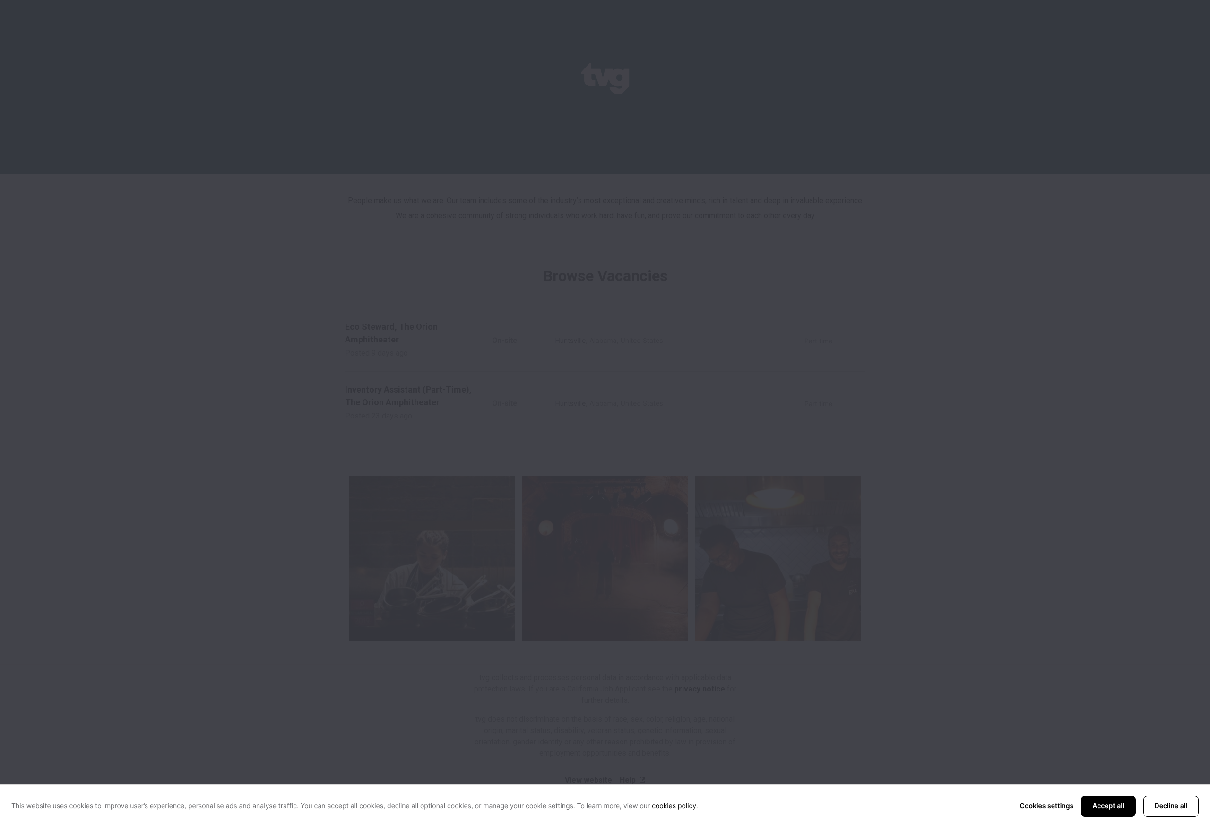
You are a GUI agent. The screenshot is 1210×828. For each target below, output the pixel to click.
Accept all (1108, 806)
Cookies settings (1047, 806)
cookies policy (674, 806)
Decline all (1171, 806)
